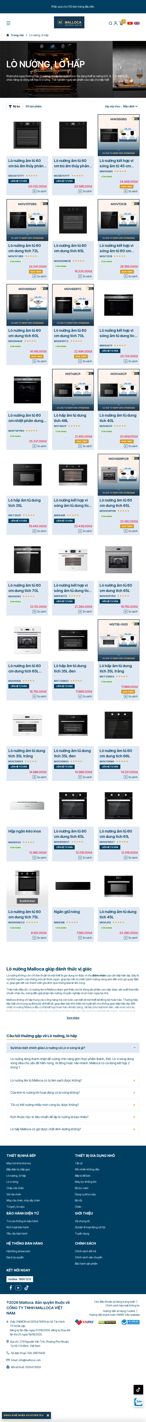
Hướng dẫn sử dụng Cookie (119, 1311)
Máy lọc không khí (85, 1181)
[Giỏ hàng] (121, 23)
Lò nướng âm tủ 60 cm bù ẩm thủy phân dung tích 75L (26, 166)
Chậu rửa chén (15, 1188)
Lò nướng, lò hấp (16, 1175)
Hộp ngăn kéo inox (24, 831)
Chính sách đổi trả (85, 1251)
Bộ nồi (78, 1200)
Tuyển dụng (82, 1233)
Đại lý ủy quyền (15, 1257)
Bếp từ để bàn (82, 1175)
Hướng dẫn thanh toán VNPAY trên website (114, 1314)
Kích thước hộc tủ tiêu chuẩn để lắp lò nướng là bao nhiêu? (49, 1117)
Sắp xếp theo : (113, 106)
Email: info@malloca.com (26, 1360)
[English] (137, 23)
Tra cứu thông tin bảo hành (22, 1221)
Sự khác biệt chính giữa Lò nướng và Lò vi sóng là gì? (47, 1048)
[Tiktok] (27, 1287)
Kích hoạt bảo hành (17, 1227)
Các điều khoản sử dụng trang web (114, 1301)
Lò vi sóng (12, 1181)
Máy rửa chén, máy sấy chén (23, 1200)
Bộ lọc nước (82, 1188)
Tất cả (78, 1163)
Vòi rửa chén (13, 1194)
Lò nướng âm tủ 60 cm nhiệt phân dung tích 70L (25, 420)
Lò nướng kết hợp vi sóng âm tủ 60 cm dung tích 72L (116, 250)
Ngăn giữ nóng (67, 911)
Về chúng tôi (82, 1221)
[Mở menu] (8, 23)
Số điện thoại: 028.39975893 (28, 1353)
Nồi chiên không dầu (87, 1169)
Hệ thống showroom (18, 1251)
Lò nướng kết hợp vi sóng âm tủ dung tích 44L (118, 335)
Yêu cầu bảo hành (17, 1233)
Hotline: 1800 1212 (19, 1279)
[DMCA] (84, 1322)
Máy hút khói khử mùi (18, 1163)
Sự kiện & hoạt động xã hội (90, 1227)
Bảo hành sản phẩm (86, 1263)
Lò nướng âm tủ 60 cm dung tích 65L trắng (24, 671)
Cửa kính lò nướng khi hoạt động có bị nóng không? (45, 1092)
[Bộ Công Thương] (130, 1322)
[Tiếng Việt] (130, 23)
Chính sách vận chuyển (88, 1257)
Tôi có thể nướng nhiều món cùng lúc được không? (44, 1105)
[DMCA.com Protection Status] (107, 1322)
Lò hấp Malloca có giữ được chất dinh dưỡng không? (45, 1129)
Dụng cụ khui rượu (85, 1194)
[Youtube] (18, 1287)
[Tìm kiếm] (110, 23)
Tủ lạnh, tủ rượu (15, 1206)
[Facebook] (11, 1287)
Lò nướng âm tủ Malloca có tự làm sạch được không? (46, 1080)
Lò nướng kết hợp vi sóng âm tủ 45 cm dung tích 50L (116, 166)
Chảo (78, 1206)
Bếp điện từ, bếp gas (18, 1169)
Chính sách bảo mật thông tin (123, 1305)
